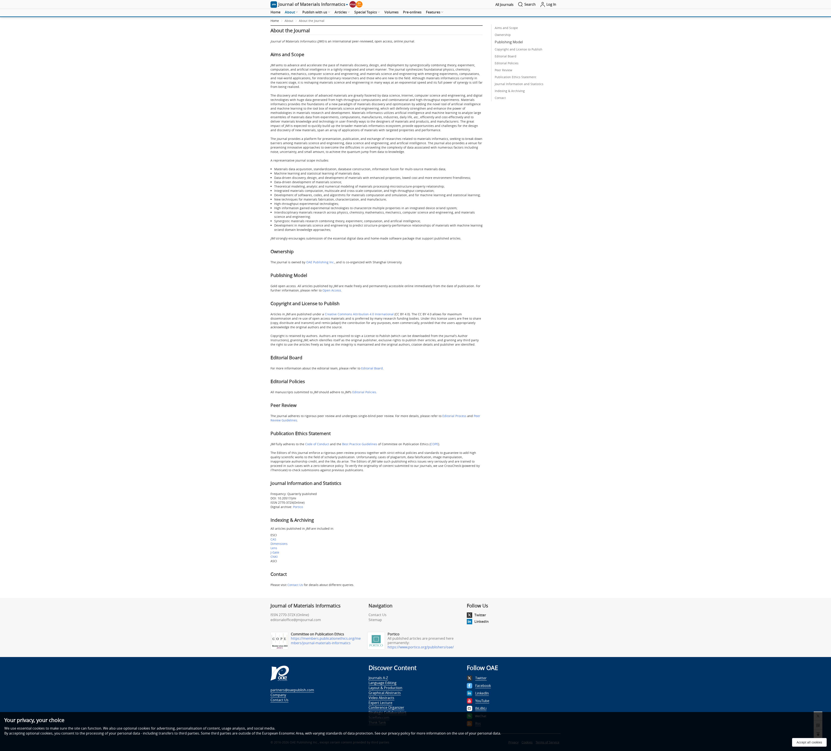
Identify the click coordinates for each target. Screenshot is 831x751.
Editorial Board (372, 368)
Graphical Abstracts (385, 692)
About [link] (289, 21)
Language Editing (382, 682)
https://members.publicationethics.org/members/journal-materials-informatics (326, 640)
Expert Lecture (380, 702)
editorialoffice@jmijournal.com (296, 619)
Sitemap (375, 619)
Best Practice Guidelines (359, 444)
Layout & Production (385, 687)
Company (278, 695)
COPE (434, 444)
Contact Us (295, 585)
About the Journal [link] (311, 21)
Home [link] (275, 21)
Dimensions (279, 544)
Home (275, 12)
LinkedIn (481, 621)
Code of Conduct (317, 444)
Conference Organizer (386, 707)
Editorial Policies (364, 392)
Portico (298, 507)
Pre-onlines (412, 12)
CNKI (274, 557)
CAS (273, 539)
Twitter (480, 615)
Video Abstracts (381, 697)
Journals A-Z (378, 677)
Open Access (331, 290)
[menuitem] (275, 12)
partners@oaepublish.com (292, 690)
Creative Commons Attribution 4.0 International (359, 314)
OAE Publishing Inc (320, 262)
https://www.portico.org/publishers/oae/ (421, 647)
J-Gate (275, 552)
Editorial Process (454, 416)
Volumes (391, 12)
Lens (274, 548)
